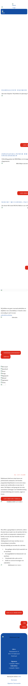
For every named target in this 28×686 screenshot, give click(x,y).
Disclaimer (14, 680)
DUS (19, 676)
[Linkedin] (15, 644)
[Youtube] (19, 644)
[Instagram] (12, 644)
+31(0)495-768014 (14, 663)
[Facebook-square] (8, 644)
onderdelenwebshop (6, 315)
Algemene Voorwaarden (14, 683)
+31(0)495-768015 (14, 668)
